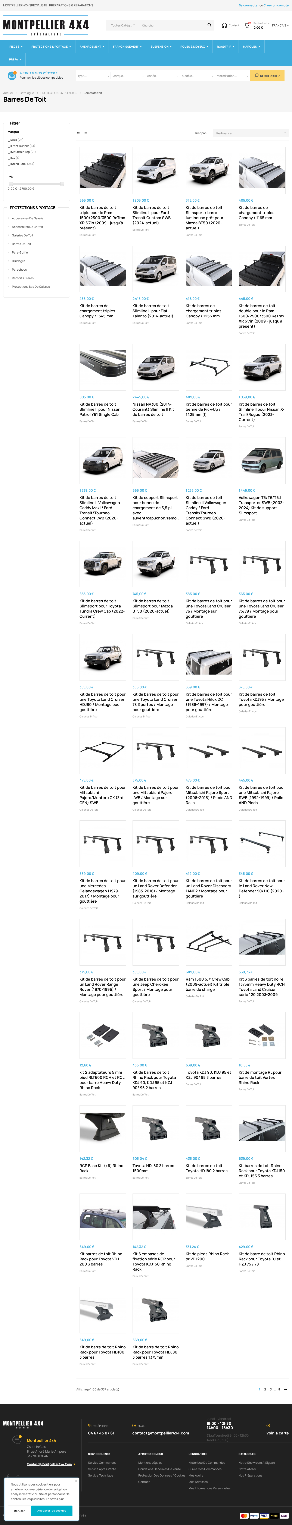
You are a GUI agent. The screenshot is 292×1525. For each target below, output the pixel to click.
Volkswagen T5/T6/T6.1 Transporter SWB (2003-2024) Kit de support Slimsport (261, 505)
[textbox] (93, 75)
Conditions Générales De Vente (159, 1469)
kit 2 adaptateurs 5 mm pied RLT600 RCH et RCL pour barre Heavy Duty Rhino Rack (102, 1080)
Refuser (19, 1511)
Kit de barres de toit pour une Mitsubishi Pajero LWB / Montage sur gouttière (156, 795)
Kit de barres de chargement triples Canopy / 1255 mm (203, 310)
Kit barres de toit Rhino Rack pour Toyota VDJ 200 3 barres (101, 1259)
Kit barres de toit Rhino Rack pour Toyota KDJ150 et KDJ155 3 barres (262, 1170)
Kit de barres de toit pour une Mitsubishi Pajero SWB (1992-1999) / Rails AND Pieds (262, 795)
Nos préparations (250, 1475)
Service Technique (100, 1475)
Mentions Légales (150, 1462)
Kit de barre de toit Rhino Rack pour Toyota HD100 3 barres (103, 1352)
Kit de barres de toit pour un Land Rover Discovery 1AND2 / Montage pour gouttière (209, 888)
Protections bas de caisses (31, 286)
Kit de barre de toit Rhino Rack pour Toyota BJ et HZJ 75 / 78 (262, 1259)
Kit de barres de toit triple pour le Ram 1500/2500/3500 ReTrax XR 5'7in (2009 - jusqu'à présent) (102, 217)
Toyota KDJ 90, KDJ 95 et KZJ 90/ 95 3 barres (208, 1075)
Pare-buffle (20, 252)
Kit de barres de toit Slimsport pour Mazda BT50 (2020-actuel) (153, 606)
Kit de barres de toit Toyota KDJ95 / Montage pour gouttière (261, 699)
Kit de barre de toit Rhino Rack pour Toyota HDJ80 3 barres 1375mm (156, 1352)
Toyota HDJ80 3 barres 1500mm (153, 1168)
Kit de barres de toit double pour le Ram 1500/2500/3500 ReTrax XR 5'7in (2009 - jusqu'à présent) (261, 316)
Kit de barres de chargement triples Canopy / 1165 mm (256, 212)
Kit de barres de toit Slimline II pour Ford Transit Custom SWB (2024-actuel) (152, 215)
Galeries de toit (22, 235)
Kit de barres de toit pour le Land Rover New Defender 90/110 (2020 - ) (262, 888)
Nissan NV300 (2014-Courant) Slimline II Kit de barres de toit (153, 409)
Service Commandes (102, 1462)
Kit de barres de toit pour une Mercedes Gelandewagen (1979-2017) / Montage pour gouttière (103, 891)
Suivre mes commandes (205, 1469)
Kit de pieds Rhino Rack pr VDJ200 (207, 1256)
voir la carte (278, 1433)
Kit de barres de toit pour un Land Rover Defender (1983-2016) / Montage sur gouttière (156, 888)
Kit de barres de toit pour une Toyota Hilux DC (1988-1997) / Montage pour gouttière (209, 702)
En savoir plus (55, 1499)
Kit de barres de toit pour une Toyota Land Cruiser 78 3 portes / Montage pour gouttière (156, 702)
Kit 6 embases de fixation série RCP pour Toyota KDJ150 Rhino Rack (154, 1261)
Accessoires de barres (27, 227)
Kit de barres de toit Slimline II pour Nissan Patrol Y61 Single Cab (100, 409)
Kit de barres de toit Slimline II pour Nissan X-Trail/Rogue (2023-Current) (262, 412)
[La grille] (79, 133)
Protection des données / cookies (161, 1475)
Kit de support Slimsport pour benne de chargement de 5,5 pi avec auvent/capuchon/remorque (156, 508)
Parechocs (19, 269)
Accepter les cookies (51, 1510)
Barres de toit (21, 244)
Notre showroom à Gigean (257, 1462)
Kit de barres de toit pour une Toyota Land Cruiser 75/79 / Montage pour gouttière (262, 608)
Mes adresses (198, 1482)
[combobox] (93, 75)
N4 (15, 158)
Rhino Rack (22, 164)
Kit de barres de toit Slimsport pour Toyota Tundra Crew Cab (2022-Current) (102, 608)
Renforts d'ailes (23, 278)
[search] (209, 25)
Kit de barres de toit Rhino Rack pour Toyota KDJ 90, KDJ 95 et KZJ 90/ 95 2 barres (154, 1080)
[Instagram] (17, 1476)
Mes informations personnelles (209, 1488)
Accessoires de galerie (27, 218)
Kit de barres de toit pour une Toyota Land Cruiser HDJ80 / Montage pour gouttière (103, 702)
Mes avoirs (196, 1475)
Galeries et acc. (195, 623)
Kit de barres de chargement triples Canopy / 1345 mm (97, 310)
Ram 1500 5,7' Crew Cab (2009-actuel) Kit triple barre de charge (208, 984)
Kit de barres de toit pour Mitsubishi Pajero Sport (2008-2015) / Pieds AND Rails (209, 795)
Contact (144, 1482)
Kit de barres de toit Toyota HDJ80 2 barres (207, 1168)
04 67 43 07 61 (101, 1433)
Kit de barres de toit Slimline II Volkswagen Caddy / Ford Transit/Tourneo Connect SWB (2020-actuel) (206, 510)
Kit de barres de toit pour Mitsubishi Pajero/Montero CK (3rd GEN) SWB (103, 795)
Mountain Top (23, 152)
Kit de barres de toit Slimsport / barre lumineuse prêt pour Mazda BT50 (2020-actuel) (204, 217)
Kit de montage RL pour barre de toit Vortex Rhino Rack (260, 1077)
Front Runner (23, 146)
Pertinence (251, 133)
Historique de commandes (207, 1462)
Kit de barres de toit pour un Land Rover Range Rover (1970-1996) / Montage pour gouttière (103, 987)
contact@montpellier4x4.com (49, 1464)
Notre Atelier (247, 1469)
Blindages (18, 261)
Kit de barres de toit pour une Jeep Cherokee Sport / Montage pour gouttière (156, 987)
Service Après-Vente (102, 1469)
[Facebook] (7, 1476)
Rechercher (270, 76)
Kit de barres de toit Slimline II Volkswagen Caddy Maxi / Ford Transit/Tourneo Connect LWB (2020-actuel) (100, 510)
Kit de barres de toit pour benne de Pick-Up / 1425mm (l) (209, 409)
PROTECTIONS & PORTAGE (32, 207)
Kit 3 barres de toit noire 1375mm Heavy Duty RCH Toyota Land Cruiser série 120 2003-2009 (262, 987)
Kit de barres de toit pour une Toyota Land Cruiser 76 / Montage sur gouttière (209, 608)
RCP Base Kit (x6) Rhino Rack (101, 1168)
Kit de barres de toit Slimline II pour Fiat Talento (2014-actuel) (153, 310)
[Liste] (85, 133)
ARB (17, 140)
